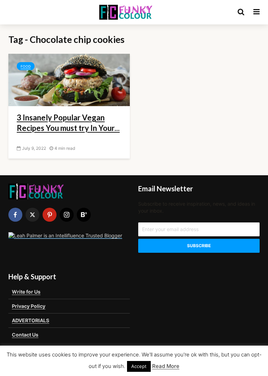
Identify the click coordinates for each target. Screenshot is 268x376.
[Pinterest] (50, 215)
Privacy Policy (28, 306)
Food (26, 66)
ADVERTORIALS (30, 320)
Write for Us (26, 292)
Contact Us (25, 335)
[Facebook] (15, 215)
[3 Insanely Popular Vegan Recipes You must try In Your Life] (69, 79)
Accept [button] (139, 366)
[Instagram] (67, 215)
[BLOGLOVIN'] (84, 215)
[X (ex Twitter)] (32, 215)
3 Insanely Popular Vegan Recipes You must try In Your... (68, 123)
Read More (165, 366)
